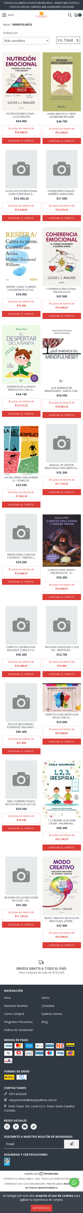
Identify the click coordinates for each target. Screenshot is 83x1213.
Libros (46, 998)
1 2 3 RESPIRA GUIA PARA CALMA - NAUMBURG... (62, 822)
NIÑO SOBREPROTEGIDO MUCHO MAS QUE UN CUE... (21, 803)
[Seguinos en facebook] (16, 1127)
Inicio (6, 24)
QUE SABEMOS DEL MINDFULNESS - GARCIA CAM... (62, 389)
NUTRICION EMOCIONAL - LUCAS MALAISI (21, 115)
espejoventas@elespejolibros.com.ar (33, 1100)
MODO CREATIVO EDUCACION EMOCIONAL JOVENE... (62, 920)
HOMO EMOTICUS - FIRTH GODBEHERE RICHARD (61, 115)
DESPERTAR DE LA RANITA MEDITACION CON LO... (21, 388)
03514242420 (18, 1094)
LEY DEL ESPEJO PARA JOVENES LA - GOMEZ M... (21, 479)
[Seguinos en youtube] (25, 1127)
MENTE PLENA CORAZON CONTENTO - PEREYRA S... (21, 556)
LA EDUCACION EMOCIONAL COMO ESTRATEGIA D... (21, 192)
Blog (45, 1022)
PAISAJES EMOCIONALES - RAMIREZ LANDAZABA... (62, 192)
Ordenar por (10, 33)
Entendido (41, 1208)
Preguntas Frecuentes (18, 1022)
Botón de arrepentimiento (41, 1187)
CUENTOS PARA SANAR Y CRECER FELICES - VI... (62, 571)
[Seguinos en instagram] (7, 1127)
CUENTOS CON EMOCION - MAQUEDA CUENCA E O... (21, 649)
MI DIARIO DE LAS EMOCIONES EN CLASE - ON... (21, 899)
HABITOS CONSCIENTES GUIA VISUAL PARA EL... (61, 716)
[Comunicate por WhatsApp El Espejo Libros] (74, 1182)
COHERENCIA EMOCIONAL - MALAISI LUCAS (61, 290)
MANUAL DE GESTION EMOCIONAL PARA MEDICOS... (62, 467)
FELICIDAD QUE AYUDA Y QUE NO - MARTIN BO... (62, 649)
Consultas (48, 1006)
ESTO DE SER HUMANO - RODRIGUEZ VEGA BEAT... (21, 726)
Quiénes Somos (52, 1014)
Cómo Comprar (14, 1014)
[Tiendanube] (41, 1174)
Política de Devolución (18, 1030)
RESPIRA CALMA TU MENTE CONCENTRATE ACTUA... (21, 288)
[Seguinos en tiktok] (34, 1127)
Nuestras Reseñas (16, 1006)
